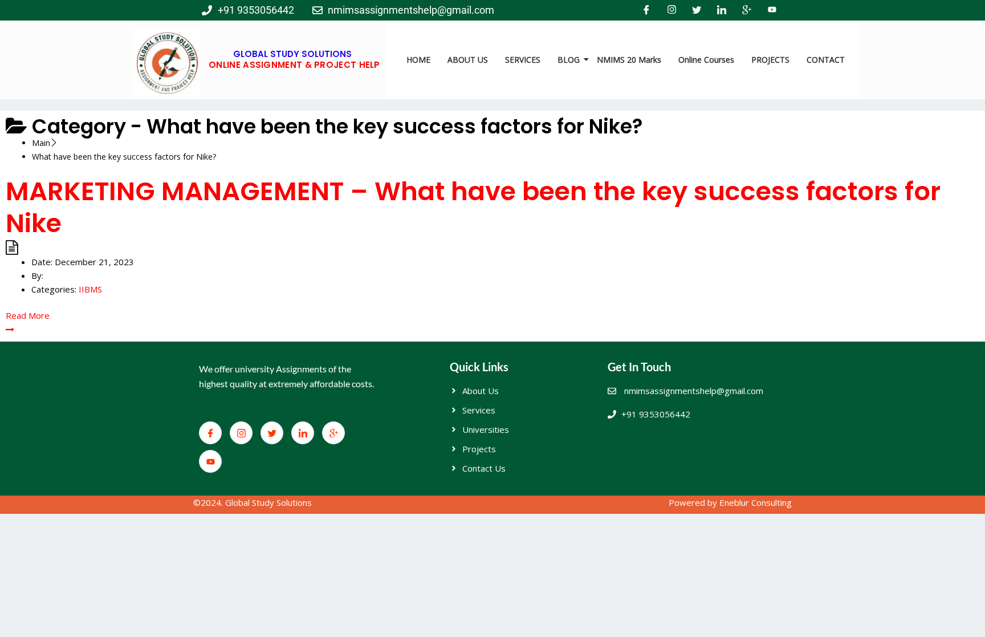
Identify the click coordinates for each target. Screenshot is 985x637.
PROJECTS (770, 59)
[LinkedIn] (721, 10)
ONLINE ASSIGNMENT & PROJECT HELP (294, 65)
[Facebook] (646, 10)
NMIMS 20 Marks (629, 59)
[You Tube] (771, 10)
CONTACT (826, 59)
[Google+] (746, 10)
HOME (418, 59)
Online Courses (706, 59)
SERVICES (522, 59)
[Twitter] (696, 10)
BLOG (568, 59)
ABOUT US (467, 59)
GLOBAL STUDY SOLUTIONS (292, 54)
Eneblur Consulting (755, 502)
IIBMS (90, 289)
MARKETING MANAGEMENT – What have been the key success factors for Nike (473, 207)
